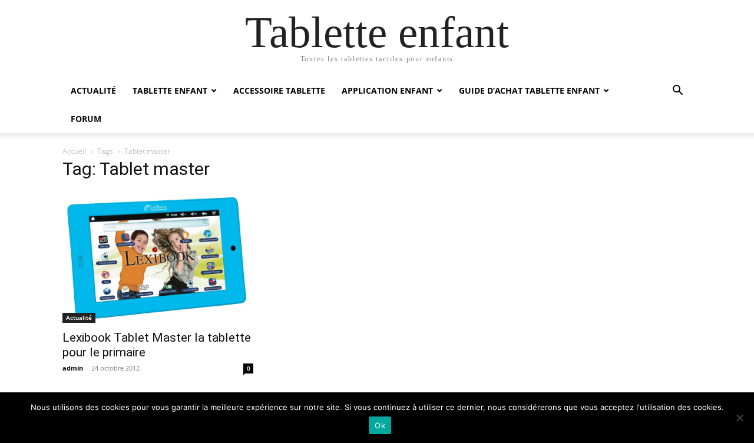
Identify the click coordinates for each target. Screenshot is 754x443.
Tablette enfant (170, 90)
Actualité (93, 90)
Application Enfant (387, 90)
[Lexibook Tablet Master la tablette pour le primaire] (157, 257)
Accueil (74, 151)
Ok (380, 425)
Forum (86, 118)
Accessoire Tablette (279, 90)
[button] (677, 91)
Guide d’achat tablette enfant (529, 90)
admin (72, 367)
